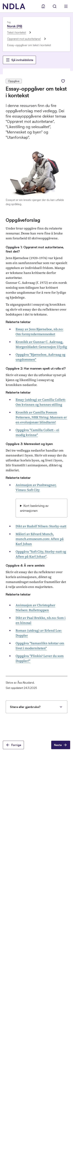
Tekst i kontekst (16, 32)
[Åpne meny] (66, 6)
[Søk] (54, 6)
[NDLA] (14, 6)
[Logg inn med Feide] (43, 6)
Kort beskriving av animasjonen (34, 508)
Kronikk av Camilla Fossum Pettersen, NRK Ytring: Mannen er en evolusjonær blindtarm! (41, 417)
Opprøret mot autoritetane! (24, 39)
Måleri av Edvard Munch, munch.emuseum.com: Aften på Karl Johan (40, 539)
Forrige (16, 745)
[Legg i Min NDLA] (63, 81)
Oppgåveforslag (23, 220)
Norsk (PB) (14, 26)
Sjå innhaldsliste (22, 60)
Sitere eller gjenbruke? (25, 707)
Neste (58, 745)
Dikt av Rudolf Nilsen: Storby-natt (41, 526)
